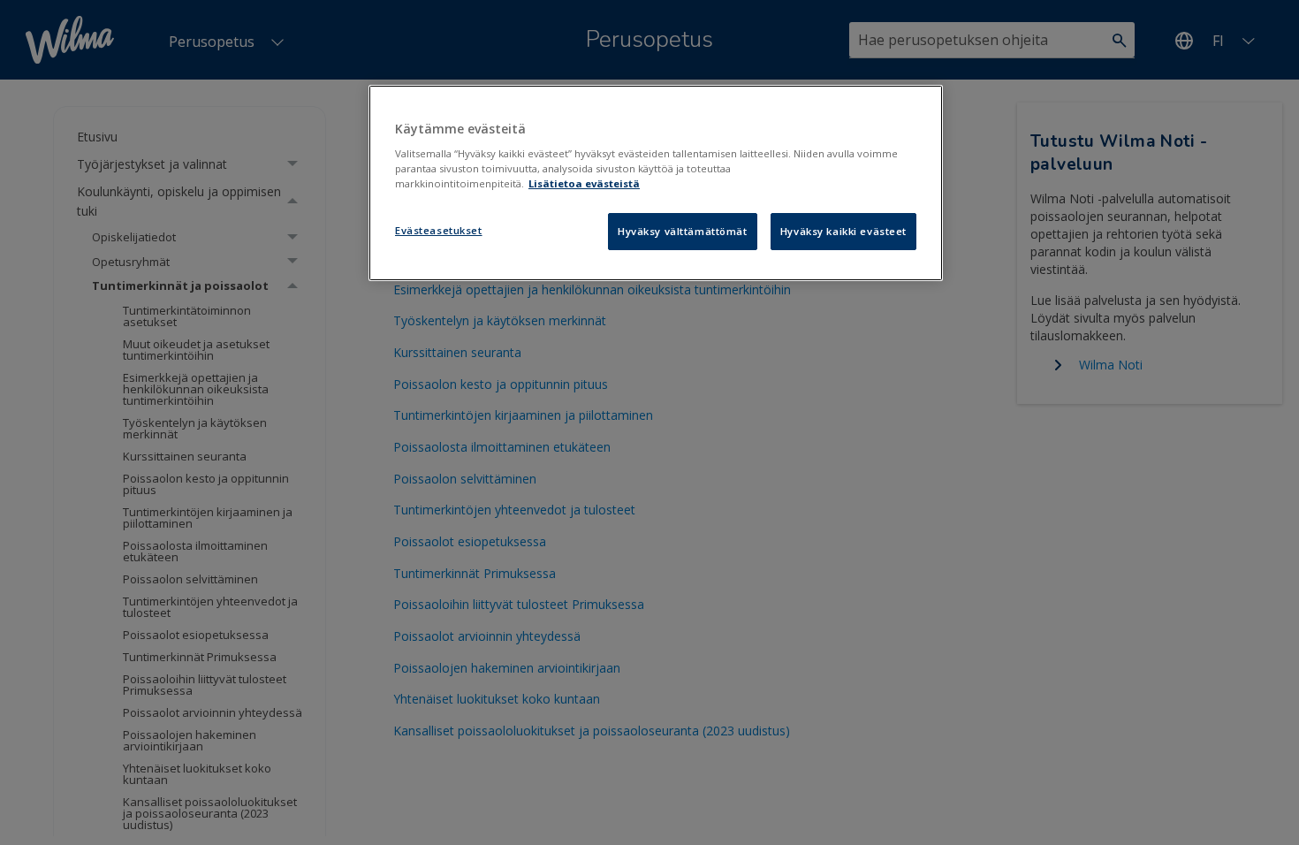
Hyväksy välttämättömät (683, 231)
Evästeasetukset (438, 230)
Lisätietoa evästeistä (584, 183)
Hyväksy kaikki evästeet (843, 231)
